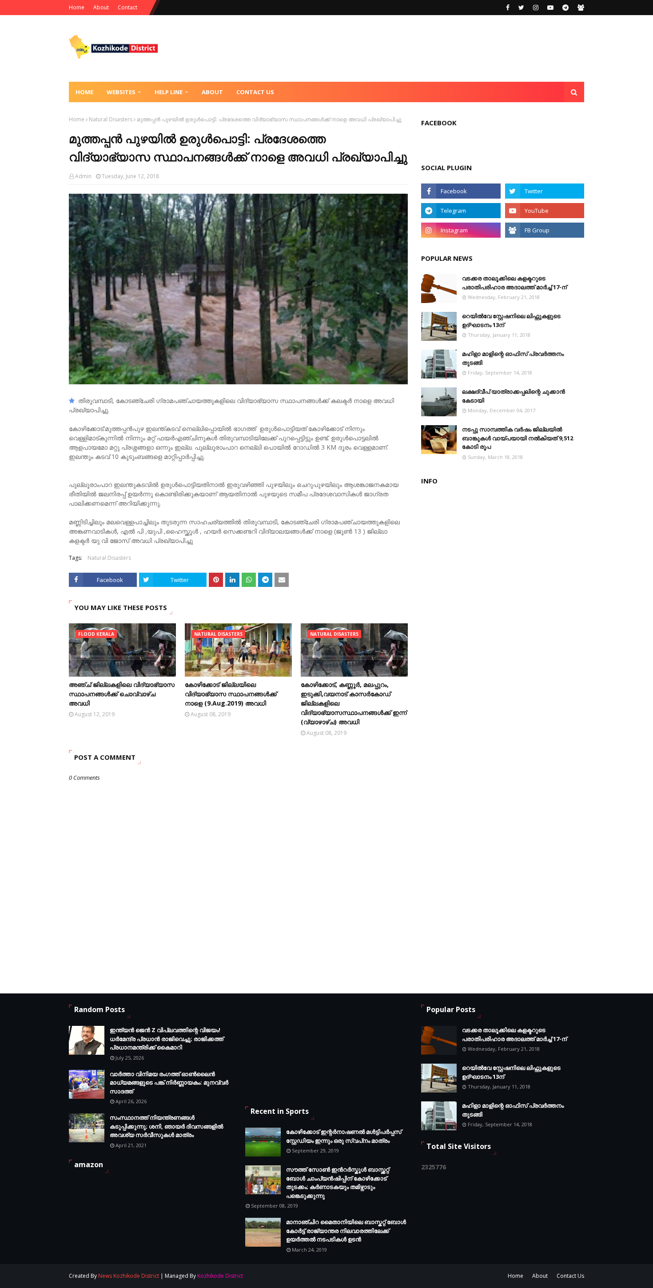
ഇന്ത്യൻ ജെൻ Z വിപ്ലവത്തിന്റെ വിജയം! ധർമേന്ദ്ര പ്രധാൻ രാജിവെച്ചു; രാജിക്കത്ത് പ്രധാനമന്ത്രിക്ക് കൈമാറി (166, 1038)
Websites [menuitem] (121, 92)
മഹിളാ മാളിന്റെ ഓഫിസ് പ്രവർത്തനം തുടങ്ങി (513, 358)
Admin (83, 176)
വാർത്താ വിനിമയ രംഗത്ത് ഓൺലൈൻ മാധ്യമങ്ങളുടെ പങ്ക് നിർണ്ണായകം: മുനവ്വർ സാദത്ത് (169, 1082)
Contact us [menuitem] (255, 92)
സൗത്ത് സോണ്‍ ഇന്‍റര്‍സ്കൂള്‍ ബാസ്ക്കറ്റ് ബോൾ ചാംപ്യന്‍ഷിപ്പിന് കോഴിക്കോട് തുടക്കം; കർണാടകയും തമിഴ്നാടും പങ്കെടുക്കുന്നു (337, 1182)
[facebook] (508, 7)
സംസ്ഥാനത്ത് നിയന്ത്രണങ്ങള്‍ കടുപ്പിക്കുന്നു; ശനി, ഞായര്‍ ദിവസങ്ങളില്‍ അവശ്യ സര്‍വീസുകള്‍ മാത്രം (166, 1126)
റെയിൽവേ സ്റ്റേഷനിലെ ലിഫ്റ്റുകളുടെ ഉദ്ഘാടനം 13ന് (511, 320)
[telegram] (565, 7)
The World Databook (375, 1276)
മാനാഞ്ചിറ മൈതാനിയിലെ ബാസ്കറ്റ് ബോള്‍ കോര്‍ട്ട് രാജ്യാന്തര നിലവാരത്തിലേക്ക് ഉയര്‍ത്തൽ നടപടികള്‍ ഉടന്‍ (346, 1230)
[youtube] (550, 7)
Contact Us (570, 1276)
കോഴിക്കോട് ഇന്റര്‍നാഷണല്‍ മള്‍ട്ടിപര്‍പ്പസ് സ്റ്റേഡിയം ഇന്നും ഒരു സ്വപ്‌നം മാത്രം (344, 1136)
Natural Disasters (110, 119)
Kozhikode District (220, 1276)
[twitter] (521, 7)
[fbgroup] (579, 7)
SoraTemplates (291, 1276)
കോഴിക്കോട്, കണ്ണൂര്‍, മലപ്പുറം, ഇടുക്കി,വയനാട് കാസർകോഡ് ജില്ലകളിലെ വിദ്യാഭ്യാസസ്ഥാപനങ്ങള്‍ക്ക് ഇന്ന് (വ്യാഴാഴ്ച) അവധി (354, 703)
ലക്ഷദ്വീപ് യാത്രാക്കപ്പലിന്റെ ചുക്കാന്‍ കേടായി (513, 395)
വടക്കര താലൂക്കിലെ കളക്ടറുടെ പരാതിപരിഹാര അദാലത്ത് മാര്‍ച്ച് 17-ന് (514, 282)
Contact (127, 7)
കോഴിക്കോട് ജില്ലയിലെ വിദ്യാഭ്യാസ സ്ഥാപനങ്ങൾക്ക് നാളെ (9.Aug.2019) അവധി (231, 693)
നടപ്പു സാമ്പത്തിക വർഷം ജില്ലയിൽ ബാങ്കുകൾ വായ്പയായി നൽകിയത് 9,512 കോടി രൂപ (517, 438)
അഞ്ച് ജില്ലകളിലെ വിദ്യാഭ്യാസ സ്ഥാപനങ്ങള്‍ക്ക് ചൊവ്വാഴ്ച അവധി (122, 693)
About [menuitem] (212, 92)
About (101, 7)
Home (76, 7)
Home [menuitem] (84, 92)
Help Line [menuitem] (169, 92)
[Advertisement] (422, 48)
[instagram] (536, 7)
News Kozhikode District (128, 1276)
